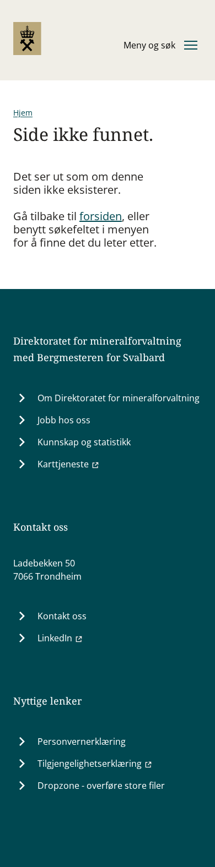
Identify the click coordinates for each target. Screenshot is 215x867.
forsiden (100, 216)
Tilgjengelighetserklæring (89, 763)
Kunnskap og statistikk (84, 442)
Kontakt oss (62, 616)
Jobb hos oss (63, 420)
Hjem (23, 112)
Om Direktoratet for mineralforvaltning (118, 398)
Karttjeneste (63, 464)
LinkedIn (54, 638)
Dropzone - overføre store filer (101, 785)
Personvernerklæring (81, 741)
